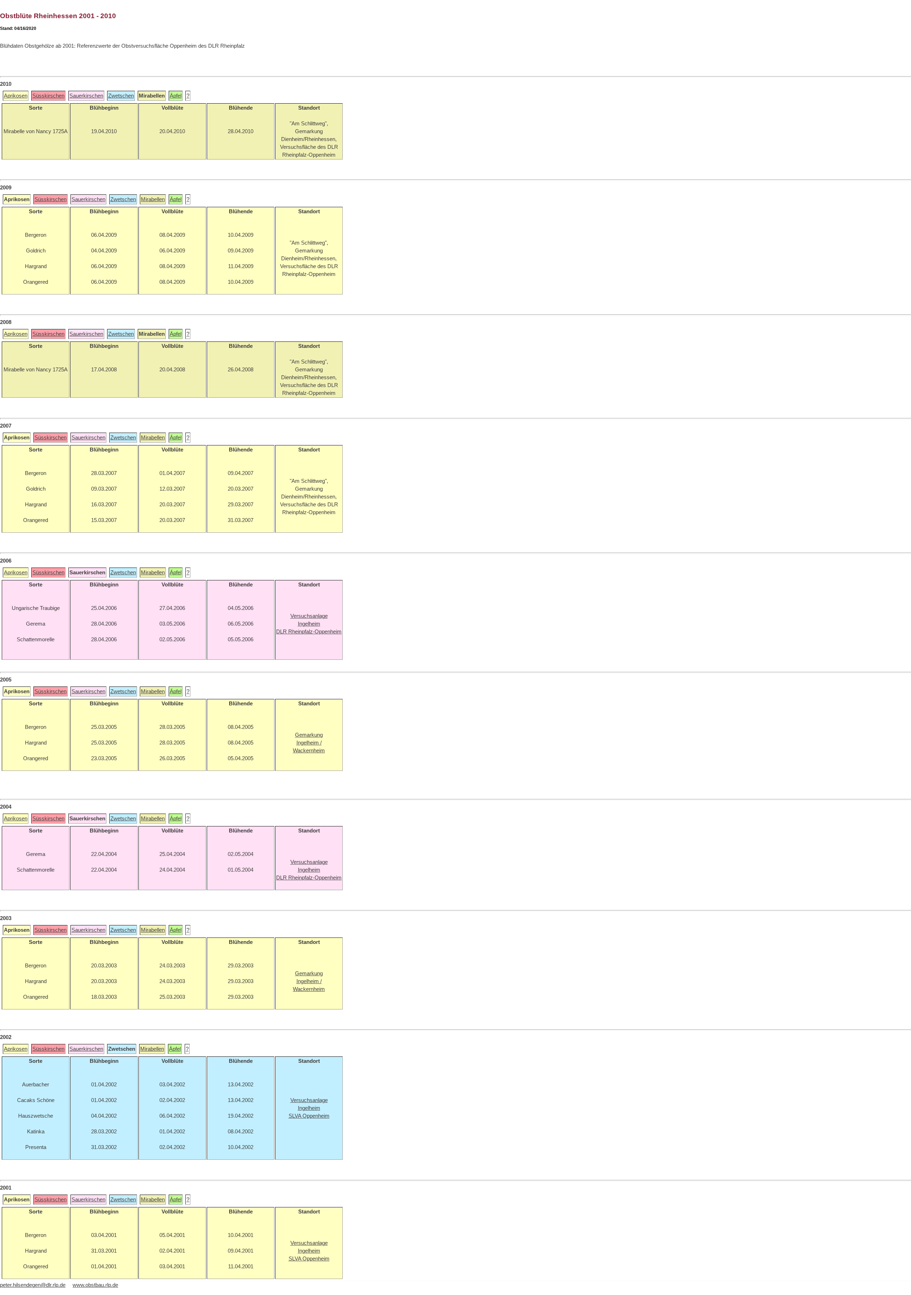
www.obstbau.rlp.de (95, 1285)
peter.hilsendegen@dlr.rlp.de (32, 1285)
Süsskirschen (48, 96)
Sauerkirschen (86, 96)
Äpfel (175, 96)
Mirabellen (153, 199)
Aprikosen (15, 96)
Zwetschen (121, 96)
